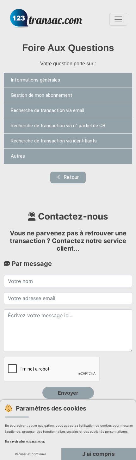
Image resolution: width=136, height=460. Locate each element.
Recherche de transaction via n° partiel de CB (58, 125)
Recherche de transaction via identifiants (54, 141)
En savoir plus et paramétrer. (25, 441)
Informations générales (35, 80)
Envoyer (68, 393)
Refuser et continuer (30, 454)
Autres (18, 156)
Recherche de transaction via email (47, 110)
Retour (70, 177)
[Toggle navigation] (118, 19)
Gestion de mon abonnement (41, 95)
